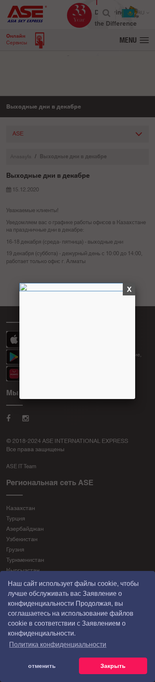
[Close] (129, 289)
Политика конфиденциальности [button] (57, 644)
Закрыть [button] (113, 666)
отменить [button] (42, 666)
